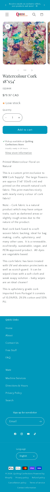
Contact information (26, 488)
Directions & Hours (17, 385)
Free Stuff (11, 350)
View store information (18, 153)
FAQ (8, 357)
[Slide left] (18, 70)
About (9, 335)
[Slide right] (32, 70)
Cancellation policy (17, 483)
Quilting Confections (23, 474)
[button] (7, 14)
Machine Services (16, 378)
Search (10, 400)
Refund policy (38, 478)
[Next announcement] (44, 5)
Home (9, 328)
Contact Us (12, 343)
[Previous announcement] (6, 5)
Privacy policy (22, 478)
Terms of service (37, 483)
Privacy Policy (14, 393)
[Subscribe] (40, 421)
